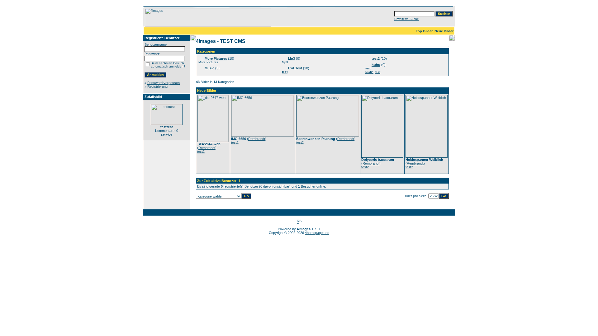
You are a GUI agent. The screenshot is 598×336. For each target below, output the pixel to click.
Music (209, 68)
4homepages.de (317, 233)
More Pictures (216, 58)
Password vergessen (163, 83)
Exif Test (295, 68)
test (284, 71)
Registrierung (157, 86)
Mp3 (291, 58)
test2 (376, 58)
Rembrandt (206, 148)
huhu (376, 65)
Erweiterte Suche (406, 19)
